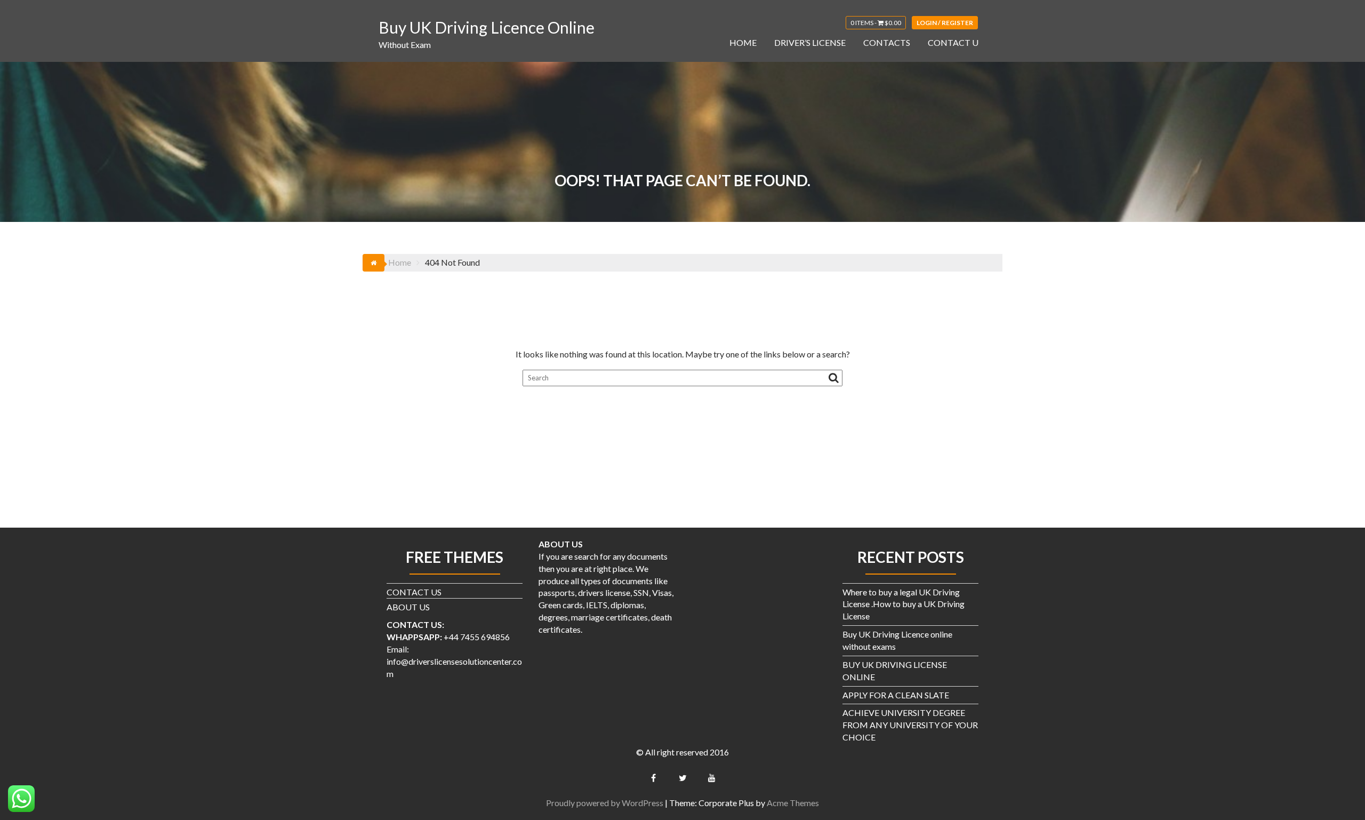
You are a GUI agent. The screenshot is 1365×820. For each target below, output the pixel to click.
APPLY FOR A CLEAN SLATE (895, 695)
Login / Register (945, 23)
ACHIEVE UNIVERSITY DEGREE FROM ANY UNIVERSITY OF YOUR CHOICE (910, 724)
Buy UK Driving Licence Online (487, 27)
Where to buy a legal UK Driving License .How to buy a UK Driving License (903, 604)
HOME (743, 42)
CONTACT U (953, 42)
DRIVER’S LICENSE (810, 42)
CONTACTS (886, 42)
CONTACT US (414, 592)
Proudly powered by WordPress (604, 803)
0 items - (875, 23)
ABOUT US (408, 607)
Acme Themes (793, 803)
